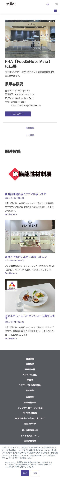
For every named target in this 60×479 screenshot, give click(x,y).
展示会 (21, 198)
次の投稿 (30, 135)
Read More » (11, 214)
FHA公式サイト (18, 114)
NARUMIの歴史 (30, 374)
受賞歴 (30, 380)
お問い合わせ (30, 440)
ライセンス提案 (30, 413)
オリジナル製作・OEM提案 (30, 407)
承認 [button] (25, 473)
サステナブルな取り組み (30, 385)
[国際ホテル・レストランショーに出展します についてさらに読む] (30, 295)
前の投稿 (30, 128)
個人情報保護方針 (30, 430)
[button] (55, 10)
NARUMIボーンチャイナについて (30, 418)
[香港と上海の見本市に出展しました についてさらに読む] (30, 236)
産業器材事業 (30, 402)
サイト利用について (30, 435)
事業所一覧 (30, 369)
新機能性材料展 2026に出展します (25, 194)
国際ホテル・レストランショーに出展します (30, 317)
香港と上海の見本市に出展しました (26, 257)
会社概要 (30, 358)
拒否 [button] (35, 473)
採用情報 (30, 390)
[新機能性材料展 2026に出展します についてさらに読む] (30, 174)
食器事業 (30, 397)
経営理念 (30, 364)
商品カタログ (30, 423)
